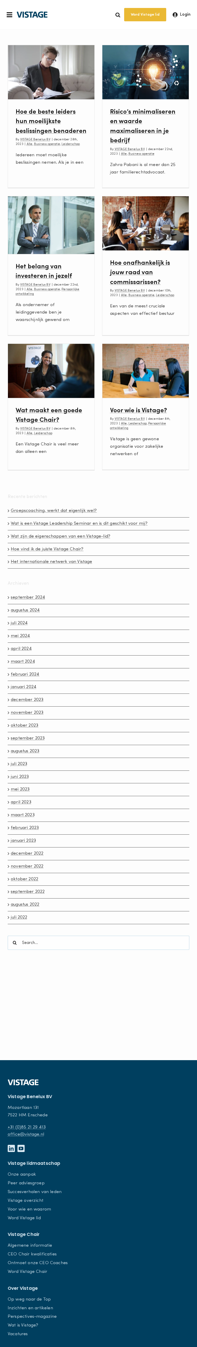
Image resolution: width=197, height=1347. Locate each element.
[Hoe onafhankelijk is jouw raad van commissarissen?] (145, 223)
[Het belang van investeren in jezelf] (51, 225)
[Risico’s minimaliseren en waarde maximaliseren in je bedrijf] (145, 72)
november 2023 (27, 712)
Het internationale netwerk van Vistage (51, 562)
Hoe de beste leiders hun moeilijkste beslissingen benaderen (51, 121)
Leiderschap (71, 144)
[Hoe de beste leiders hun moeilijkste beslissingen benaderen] (51, 72)
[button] (117, 14)
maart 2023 (23, 815)
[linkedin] (11, 1148)
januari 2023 (23, 840)
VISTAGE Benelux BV (35, 139)
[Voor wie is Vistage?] (145, 371)
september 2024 (28, 597)
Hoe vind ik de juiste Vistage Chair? (47, 549)
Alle (30, 144)
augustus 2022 (25, 904)
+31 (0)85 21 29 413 (27, 1127)
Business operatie (47, 144)
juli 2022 (19, 917)
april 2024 (21, 649)
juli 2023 (19, 764)
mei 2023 (20, 789)
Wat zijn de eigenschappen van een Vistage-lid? (60, 536)
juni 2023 (20, 777)
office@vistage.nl (26, 1134)
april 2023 (21, 802)
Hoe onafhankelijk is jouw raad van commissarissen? (140, 273)
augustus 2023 (25, 751)
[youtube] (21, 1148)
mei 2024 (20, 636)
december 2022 (27, 853)
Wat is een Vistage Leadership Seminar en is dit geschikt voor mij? (79, 523)
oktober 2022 (24, 879)
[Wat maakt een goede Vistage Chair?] (51, 371)
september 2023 (28, 738)
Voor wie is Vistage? (138, 410)
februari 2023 (25, 828)
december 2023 (27, 700)
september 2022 (28, 892)
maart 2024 (23, 661)
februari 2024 (25, 674)
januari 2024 (23, 687)
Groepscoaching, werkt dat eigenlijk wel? (54, 511)
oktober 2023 (24, 725)
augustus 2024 (25, 610)
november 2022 (27, 866)
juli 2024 (19, 623)
